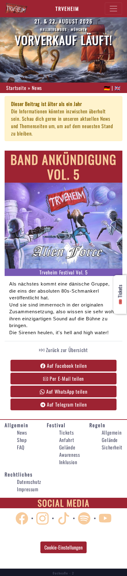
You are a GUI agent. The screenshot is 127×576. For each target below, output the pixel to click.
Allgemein (16, 425)
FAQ (21, 447)
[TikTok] (65, 517)
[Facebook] (23, 517)
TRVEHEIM (67, 8)
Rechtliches (19, 474)
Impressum (28, 489)
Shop (22, 440)
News (22, 432)
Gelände (67, 447)
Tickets (66, 432)
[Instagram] (44, 517)
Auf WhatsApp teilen (66, 391)
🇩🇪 (107, 87)
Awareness (69, 454)
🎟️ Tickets (120, 294)
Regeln (97, 425)
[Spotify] (85, 517)
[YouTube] (105, 517)
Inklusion (68, 462)
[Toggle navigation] (113, 8)
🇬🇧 (117, 87)
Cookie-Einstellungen (63, 547)
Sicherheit (112, 447)
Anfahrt (66, 440)
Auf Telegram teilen (66, 404)
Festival (56, 425)
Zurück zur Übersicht (66, 350)
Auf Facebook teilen (66, 365)
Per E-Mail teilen (66, 378)
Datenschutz (29, 481)
